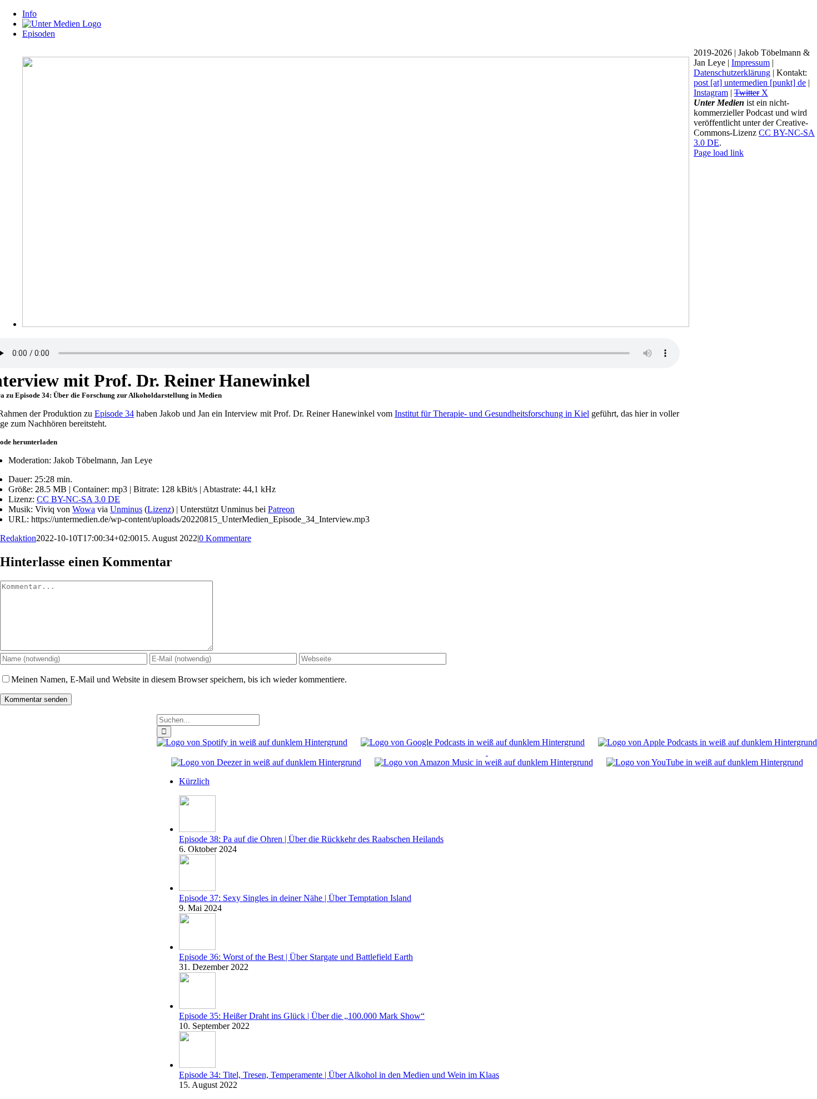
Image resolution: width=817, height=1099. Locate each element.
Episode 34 (114, 413)
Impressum (750, 62)
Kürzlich (194, 781)
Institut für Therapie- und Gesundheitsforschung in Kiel (492, 413)
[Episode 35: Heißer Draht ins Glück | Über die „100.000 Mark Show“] (197, 1006)
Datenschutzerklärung (732, 72)
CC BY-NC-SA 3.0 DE (78, 499)
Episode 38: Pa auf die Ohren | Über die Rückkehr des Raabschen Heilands (311, 839)
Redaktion (18, 538)
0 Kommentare (225, 538)
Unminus (126, 509)
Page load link (719, 152)
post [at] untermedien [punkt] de (750, 82)
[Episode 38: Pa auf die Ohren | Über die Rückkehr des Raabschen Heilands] (197, 829)
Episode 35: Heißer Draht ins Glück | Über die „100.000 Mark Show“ (302, 1016)
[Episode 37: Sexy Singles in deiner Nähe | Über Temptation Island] (197, 888)
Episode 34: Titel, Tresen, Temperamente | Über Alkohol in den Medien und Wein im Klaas (339, 1075)
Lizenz (159, 509)
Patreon (281, 509)
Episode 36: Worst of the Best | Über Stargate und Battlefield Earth (296, 957)
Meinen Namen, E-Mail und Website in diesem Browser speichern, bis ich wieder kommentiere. (179, 679)
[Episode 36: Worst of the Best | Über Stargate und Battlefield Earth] (197, 947)
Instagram (711, 92)
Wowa (83, 509)
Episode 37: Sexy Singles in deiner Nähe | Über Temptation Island (295, 898)
